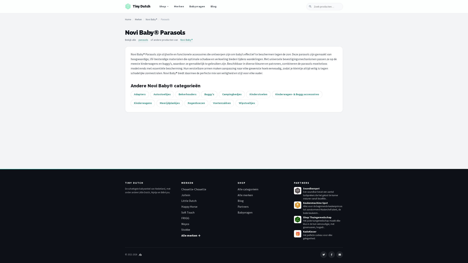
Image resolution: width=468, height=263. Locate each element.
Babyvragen (197, 6)
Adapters (140, 94)
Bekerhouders (187, 94)
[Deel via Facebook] (331, 254)
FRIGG (185, 218)
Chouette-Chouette (193, 189)
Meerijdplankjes (170, 103)
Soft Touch (188, 212)
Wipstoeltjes (247, 103)
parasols (143, 39)
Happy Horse (189, 206)
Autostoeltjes (162, 94)
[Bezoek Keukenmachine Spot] (297, 205)
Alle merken (245, 195)
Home (128, 19)
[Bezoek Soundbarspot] (297, 190)
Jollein (185, 195)
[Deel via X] (323, 254)
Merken (179, 6)
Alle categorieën (248, 189)
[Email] (339, 254)
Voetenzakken (222, 103)
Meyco (185, 224)
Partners (243, 206)
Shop (162, 6)
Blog (214, 6)
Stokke (185, 229)
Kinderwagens (143, 103)
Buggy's (209, 94)
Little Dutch (189, 201)
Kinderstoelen (258, 94)
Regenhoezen (196, 103)
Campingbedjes (231, 94)
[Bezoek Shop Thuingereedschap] (297, 219)
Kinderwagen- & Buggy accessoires (297, 94)
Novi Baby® (151, 19)
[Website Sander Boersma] (140, 254)
